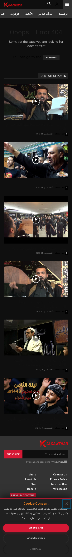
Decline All (36, 549)
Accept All (36, 528)
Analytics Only (36, 538)
